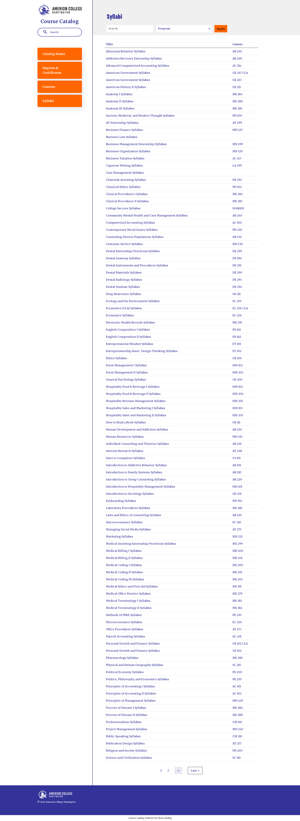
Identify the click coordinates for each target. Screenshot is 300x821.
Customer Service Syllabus (124, 244)
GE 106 (237, 358)
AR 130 (237, 237)
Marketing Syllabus (119, 536)
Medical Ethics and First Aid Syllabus (132, 586)
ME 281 (237, 108)
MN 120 (237, 151)
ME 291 (237, 322)
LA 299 (237, 165)
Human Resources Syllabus (125, 436)
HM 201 (237, 401)
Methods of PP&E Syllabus (124, 615)
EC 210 (236, 522)
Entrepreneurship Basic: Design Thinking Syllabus (142, 351)
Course (237, 44)
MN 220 (237, 700)
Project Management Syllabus (126, 729)
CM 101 (237, 722)
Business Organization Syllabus (128, 151)
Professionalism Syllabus (123, 722)
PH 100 (237, 115)
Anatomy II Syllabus (120, 101)
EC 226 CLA (240, 308)
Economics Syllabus (120, 315)
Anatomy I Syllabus (119, 94)
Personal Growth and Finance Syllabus (133, 643)
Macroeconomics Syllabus (124, 522)
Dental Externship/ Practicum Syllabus (133, 251)
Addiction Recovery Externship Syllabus (134, 58)
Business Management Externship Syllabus (136, 144)
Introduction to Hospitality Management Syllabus (140, 486)
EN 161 (236, 329)
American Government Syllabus (128, 72)
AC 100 (237, 222)
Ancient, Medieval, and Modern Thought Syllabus (140, 115)
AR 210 (236, 472)
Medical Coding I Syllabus (124, 565)
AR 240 (237, 215)
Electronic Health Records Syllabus (130, 322)
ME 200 (237, 565)
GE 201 (236, 493)
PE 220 (237, 679)
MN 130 (237, 244)
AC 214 (236, 65)
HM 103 (237, 408)
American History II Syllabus (126, 87)
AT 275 (236, 529)
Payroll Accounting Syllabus (125, 636)
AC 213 (236, 158)
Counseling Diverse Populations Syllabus (135, 237)
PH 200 (237, 750)
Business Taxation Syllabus (125, 158)
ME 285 (237, 508)
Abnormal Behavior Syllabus (125, 51)
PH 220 (237, 229)
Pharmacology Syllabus (122, 658)
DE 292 (237, 179)
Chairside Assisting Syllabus (126, 179)
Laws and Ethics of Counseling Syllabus (133, 515)
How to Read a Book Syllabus (126, 422)
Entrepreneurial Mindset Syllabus (129, 344)
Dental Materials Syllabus (124, 272)
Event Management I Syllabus (126, 365)
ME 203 (237, 579)
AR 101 (236, 465)
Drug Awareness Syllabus (123, 294)
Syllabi (48, 101)
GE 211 (236, 294)
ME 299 (237, 543)
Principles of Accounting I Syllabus (130, 686)
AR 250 (237, 51)
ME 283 (237, 201)
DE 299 (237, 251)
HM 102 (237, 365)
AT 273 (236, 629)
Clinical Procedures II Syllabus (127, 201)
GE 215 (236, 87)
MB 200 (237, 550)
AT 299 (237, 122)
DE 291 (236, 265)
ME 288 (237, 715)
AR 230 (237, 429)
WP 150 (237, 501)
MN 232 (237, 436)
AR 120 (237, 515)
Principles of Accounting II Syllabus (131, 693)
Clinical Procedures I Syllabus (127, 194)
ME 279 (237, 593)
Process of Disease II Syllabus (126, 715)
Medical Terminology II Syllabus (129, 608)
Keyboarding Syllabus (121, 501)
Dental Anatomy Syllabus (123, 258)
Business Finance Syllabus (124, 130)
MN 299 (237, 144)
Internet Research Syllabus (124, 451)
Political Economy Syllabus (125, 672)
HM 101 (237, 486)
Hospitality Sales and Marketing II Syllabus (136, 415)
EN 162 (236, 336)
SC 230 (236, 301)
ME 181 (237, 600)
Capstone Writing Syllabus (124, 165)
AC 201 (236, 636)
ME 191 (236, 586)
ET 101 (236, 344)
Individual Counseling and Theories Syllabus (137, 443)
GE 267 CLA (240, 72)
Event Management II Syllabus (127, 372)
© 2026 (41, 802)
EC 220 (237, 622)
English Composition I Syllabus (128, 329)
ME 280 (237, 101)
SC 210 (236, 665)
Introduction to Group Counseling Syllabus (136, 479)
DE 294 (237, 287)
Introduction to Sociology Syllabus (130, 493)
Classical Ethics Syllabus (123, 187)
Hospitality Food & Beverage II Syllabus (133, 394)
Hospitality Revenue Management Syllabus (136, 401)
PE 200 (237, 672)
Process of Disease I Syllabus (126, 707)
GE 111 (236, 422)
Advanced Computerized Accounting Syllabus (137, 65)
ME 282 (237, 194)
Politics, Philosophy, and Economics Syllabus (137, 679)
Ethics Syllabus (116, 358)
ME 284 (237, 707)
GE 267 (237, 80)
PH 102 (237, 187)
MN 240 (237, 729)
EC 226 (237, 315)
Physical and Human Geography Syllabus (134, 665)
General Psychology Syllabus (126, 379)
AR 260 (237, 58)
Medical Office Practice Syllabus (128, 593)
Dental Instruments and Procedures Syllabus (137, 265)
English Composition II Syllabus (128, 336)
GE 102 (236, 650)
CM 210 (237, 736)
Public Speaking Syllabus (123, 736)
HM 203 (237, 415)
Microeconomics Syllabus (124, 622)
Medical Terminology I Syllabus (128, 600)
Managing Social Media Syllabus (128, 529)
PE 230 (236, 615)
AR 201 (236, 443)
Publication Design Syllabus (125, 743)
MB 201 (237, 558)
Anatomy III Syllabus (120, 108)
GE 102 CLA (240, 643)
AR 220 (237, 479)
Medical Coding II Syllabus (124, 572)
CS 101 (236, 458)
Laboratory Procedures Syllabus (128, 508)
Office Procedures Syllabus (124, 629)
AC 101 (236, 686)
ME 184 (237, 94)
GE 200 (237, 379)
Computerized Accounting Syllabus (130, 222)
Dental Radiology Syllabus (124, 279)
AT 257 (236, 743)
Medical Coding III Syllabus (125, 579)
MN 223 (237, 536)
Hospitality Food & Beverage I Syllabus (133, 386)
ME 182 (237, 608)
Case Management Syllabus (125, 172)
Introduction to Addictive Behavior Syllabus (136, 465)
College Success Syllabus (123, 208)
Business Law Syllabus (122, 137)
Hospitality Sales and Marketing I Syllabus (135, 408)
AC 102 (236, 693)
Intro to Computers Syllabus (125, 458)
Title (109, 44)
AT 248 (237, 451)
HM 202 (237, 372)
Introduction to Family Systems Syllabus (134, 472)
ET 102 (236, 351)
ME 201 (237, 572)
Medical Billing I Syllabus (124, 550)
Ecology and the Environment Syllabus (133, 301)
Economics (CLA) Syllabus (124, 308)
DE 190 (237, 258)
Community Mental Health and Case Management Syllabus (147, 215)
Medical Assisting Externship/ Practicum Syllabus (141, 543)
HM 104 (237, 386)
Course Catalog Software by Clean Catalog (150, 818)
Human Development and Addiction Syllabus (137, 429)
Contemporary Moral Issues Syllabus (132, 229)
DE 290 (237, 272)
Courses (49, 87)
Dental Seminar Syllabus (123, 287)
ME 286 (237, 658)
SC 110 (236, 757)
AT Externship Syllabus (122, 122)
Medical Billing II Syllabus (124, 558)
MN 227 (237, 130)
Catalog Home (54, 54)
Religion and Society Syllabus (126, 750)
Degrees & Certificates (52, 70)
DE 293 (237, 279)
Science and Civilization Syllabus (129, 757)
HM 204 (237, 394)
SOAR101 (238, 208)
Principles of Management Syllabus (131, 700)
